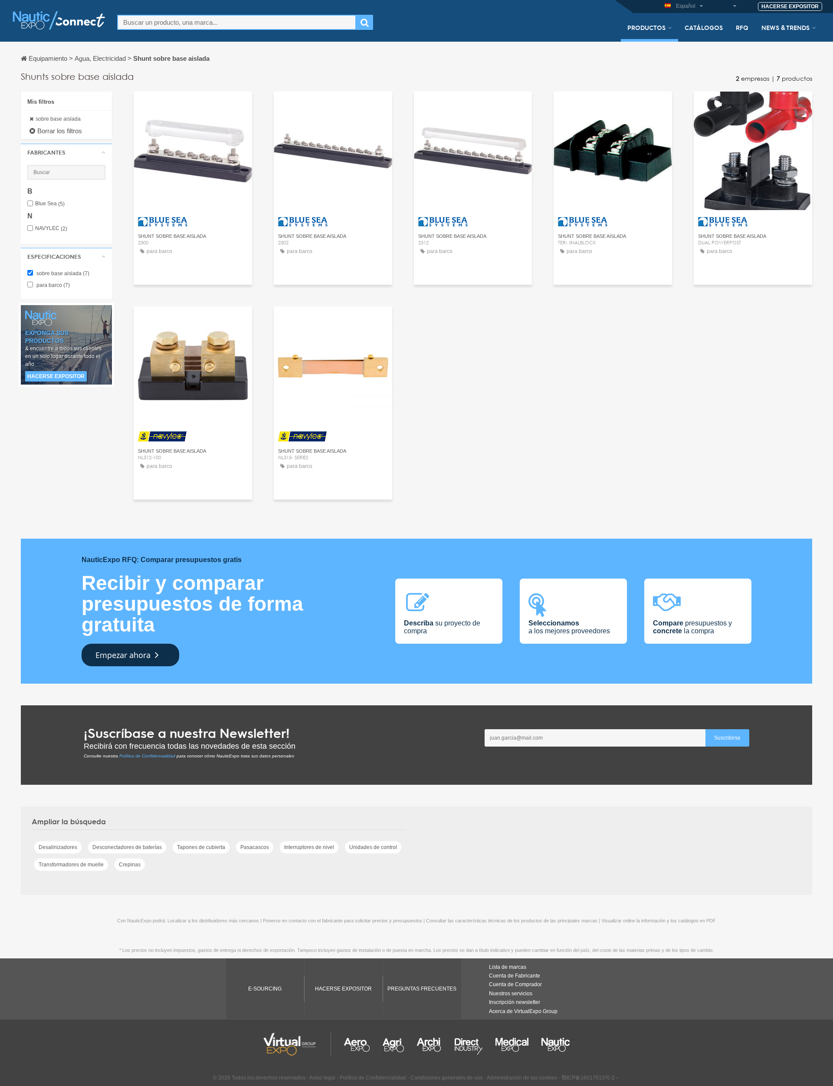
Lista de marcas (507, 967)
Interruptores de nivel (309, 847)
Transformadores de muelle (71, 865)
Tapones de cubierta (201, 847)
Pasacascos (254, 847)
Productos (646, 27)
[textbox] (236, 22)
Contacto (193, 106)
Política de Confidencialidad (147, 756)
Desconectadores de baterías (127, 847)
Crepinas (130, 865)
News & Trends (785, 27)
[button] (66, 152)
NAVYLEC (51, 228)
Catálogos (704, 27)
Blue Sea (50, 204)
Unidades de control (373, 847)
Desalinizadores (58, 847)
